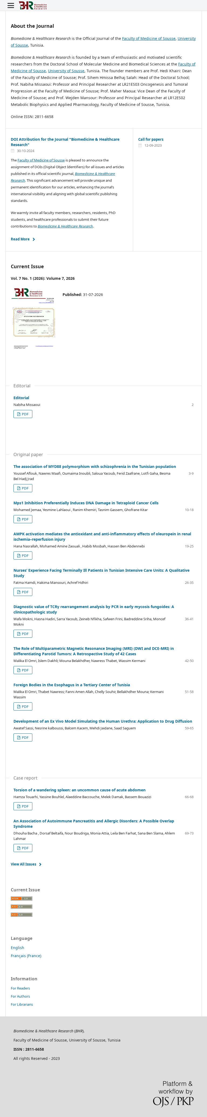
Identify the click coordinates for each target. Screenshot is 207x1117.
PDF (25, 414)
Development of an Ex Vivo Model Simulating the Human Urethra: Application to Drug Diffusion (102, 721)
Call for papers (150, 139)
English (17, 947)
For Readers (20, 988)
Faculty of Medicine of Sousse (148, 38)
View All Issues (23, 864)
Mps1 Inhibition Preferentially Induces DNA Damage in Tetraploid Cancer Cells (85, 502)
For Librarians (22, 1004)
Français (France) (26, 955)
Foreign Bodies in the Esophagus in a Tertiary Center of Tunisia (71, 684)
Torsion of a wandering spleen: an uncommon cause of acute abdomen (79, 789)
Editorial (21, 397)
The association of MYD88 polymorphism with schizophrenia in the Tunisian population (94, 466)
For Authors (20, 996)
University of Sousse (66, 70)
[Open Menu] (10, 5)
